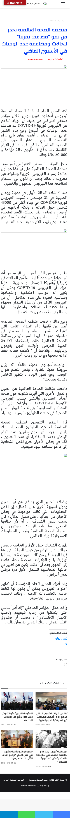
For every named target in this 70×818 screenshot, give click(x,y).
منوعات (53, 21)
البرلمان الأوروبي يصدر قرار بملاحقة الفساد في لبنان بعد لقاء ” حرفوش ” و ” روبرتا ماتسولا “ (51, 756)
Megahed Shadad (55, 59)
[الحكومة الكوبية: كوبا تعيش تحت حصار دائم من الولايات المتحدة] (17, 701)
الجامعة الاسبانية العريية (13, 780)
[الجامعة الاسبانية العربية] (35, 4)
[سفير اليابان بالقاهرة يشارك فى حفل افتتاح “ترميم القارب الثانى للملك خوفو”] (17, 739)
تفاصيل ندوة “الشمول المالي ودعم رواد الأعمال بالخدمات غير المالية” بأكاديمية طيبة (51, 717)
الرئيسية (62, 21)
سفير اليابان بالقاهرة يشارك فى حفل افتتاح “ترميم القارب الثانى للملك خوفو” (17, 755)
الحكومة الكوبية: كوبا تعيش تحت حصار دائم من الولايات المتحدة (17, 717)
